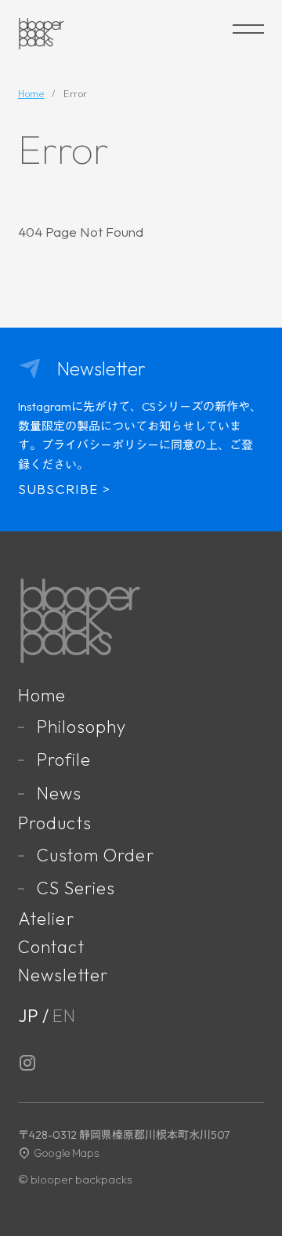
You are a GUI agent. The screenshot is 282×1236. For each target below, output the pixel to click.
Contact (51, 947)
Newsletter (63, 975)
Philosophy (82, 727)
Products (55, 823)
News (59, 793)
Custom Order (95, 855)
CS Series (76, 888)
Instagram (27, 1062)
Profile (64, 759)
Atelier (46, 919)
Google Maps (66, 1153)
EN (64, 1016)
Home (42, 695)
